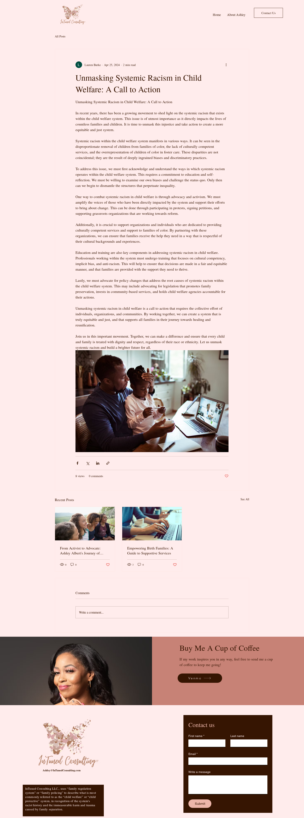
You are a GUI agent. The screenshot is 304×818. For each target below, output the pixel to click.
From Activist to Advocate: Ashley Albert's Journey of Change (80, 550)
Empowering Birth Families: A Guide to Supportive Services (150, 550)
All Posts (60, 36)
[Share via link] (108, 463)
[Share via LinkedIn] (98, 463)
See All (245, 499)
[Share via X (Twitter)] (88, 463)
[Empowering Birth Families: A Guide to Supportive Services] (152, 523)
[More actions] (226, 64)
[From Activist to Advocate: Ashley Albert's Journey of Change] (85, 523)
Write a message (199, 772)
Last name (237, 736)
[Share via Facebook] (77, 463)
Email (192, 754)
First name (196, 736)
